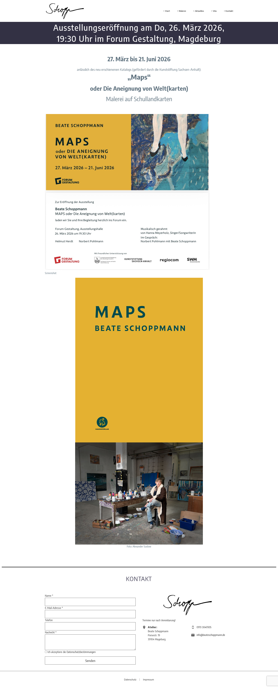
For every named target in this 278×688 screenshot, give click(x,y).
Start (167, 10)
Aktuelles (199, 10)
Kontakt (229, 10)
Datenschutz (130, 679)
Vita (215, 10)
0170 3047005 (204, 627)
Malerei (182, 10)
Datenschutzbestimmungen (81, 652)
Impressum (148, 679)
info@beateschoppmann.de (211, 635)
